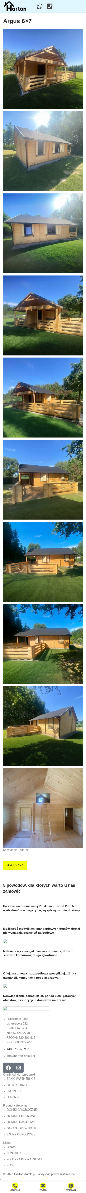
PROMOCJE (14, 1091)
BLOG (10, 1165)
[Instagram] (18, 1068)
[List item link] (26, 1037)
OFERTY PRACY (17, 1085)
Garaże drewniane (22, 1128)
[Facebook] (8, 1068)
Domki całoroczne (22, 1109)
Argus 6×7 (15, 865)
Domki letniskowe (21, 1116)
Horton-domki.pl (25, 1174)
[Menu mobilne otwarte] (80, 6)
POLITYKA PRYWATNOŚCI (24, 1159)
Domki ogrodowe (21, 1122)
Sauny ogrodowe (21, 1134)
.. (0, 1179)
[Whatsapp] (40, 6)
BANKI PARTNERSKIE (21, 1078)
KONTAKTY (14, 1153)
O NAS (11, 1147)
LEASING (13, 1097)
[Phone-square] (50, 6)
